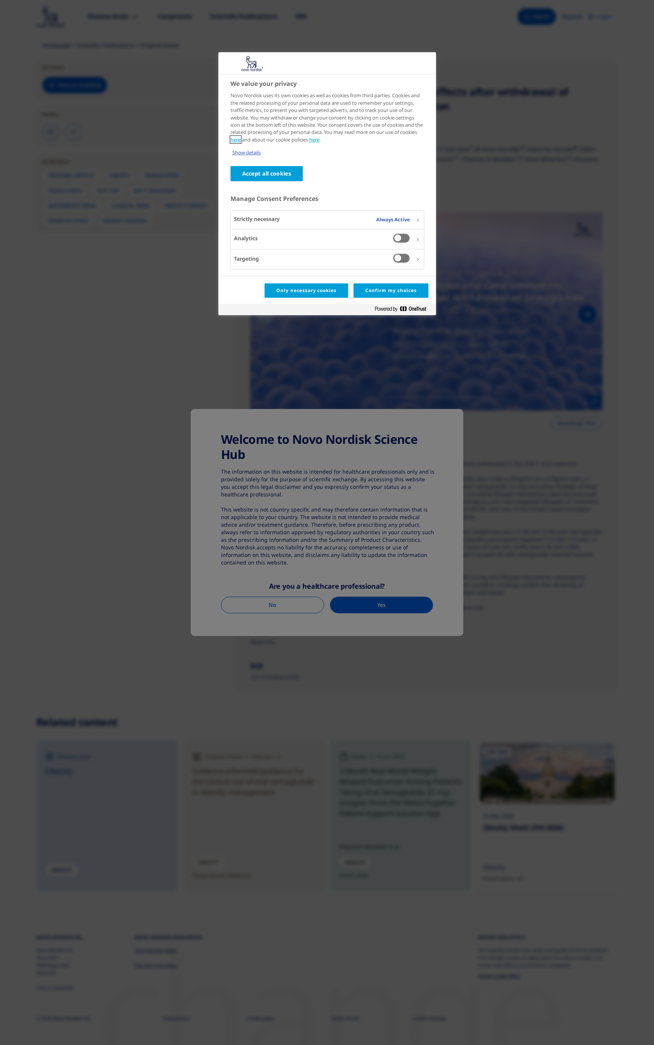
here (235, 139)
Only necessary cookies (306, 290)
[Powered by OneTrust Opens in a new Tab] (403, 310)
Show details (246, 152)
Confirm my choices (390, 290)
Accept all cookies (266, 173)
